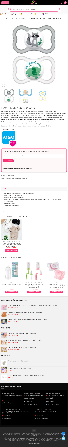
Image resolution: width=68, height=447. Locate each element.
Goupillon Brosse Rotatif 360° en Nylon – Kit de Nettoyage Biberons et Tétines (34, 286)
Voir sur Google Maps (9, 402)
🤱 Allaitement (48, 14)
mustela (28, 439)
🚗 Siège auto (15, 14)
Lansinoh (36, 437)
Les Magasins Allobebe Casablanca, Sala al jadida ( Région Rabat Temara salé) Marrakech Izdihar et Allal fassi (34, 435)
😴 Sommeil (39, 14)
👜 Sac (2, 14)
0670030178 (7, 400)
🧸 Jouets (8, 14)
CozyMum (30, 437)
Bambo (18, 437)
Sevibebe (47, 439)
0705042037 (39, 415)
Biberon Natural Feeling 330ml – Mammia (11, 285)
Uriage (53, 439)
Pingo (13, 439)
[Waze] (63, 438)
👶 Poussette (25, 14)
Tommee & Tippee (40, 438)
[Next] (63, 54)
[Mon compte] (65, 2)
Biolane (35, 440)
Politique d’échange (57, 433)
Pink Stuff (56, 440)
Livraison (47, 433)
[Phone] (63, 434)
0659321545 (7, 415)
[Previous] (4, 54)
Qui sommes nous (10, 437)
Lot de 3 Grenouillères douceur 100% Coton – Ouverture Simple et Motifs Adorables (11, 244)
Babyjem (60, 437)
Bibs (27, 438)
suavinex (8, 439)
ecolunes (19, 439)
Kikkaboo (54, 437)
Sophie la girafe (21, 440)
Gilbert (22, 438)
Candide (41, 439)
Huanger (49, 438)
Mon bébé (55, 438)
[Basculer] (3, 189)
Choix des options (11, 250)
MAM (16, 178)
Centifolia (47, 437)
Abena (42, 437)
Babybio (23, 437)
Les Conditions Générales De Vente (15, 433)
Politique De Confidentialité (35, 433)
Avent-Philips (8, 438)
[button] (5, 2)
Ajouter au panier (56, 291)
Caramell (30, 440)
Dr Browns (59, 439)
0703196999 (29, 401)
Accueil (10, 18)
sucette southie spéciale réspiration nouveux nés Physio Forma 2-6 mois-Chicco (56, 286)
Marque (7, 212)
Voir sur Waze (7, 418)
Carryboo (12, 440)
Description (9, 189)
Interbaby (16, 438)
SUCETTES (24, 178)
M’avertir (8, 161)
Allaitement (22, 18)
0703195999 (50, 401)
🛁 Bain (31, 14)
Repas (19, 178)
